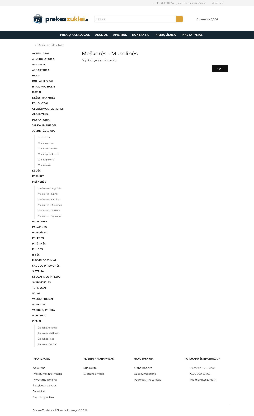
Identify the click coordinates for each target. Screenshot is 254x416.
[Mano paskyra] (152, 3)
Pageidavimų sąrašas (147, 379)
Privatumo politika (45, 379)
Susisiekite (90, 367)
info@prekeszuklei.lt (203, 379)
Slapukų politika (43, 397)
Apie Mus (39, 367)
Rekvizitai (39, 391)
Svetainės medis (93, 373)
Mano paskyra (143, 367)
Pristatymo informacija (47, 373)
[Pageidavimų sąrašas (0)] (176, 3)
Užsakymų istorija (145, 373)
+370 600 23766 (200, 373)
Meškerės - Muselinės (50, 45)
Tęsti (220, 68)
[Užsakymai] (210, 3)
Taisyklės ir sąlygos (45, 385)
